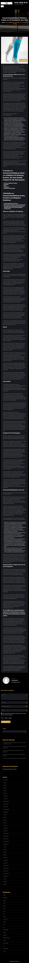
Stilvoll (5, 185)
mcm (4, 924)
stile (17, 71)
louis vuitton (5, 919)
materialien (16, 69)
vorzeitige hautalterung (11, 72)
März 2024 (5, 857)
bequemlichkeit (12, 67)
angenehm (22, 66)
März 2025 (5, 825)
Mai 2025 (4, 820)
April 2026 (5, 790)
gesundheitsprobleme (20, 68)
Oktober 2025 (5, 806)
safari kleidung (5, 929)
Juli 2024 (4, 846)
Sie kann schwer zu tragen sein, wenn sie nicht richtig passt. (14, 204)
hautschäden (9, 69)
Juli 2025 (4, 814)
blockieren (17, 67)
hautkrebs (5, 69)
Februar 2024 (5, 860)
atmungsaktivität (6, 67)
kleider (4, 916)
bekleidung (5, 897)
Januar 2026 (5, 798)
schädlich (23, 69)
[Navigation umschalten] (2, 6)
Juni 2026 (5, 785)
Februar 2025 (5, 828)
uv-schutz (23, 71)
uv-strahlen (5, 72)
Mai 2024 (4, 852)
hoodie (4, 911)
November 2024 (6, 836)
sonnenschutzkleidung (12, 71)
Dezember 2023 (5, 865)
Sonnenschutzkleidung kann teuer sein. (11, 203)
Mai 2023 (4, 884)
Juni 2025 (5, 817)
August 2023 (5, 876)
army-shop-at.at (20, 2)
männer (4, 921)
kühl (13, 69)
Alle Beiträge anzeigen (16, 682)
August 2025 (5, 812)
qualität (19, 69)
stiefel (4, 932)
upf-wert (20, 71)
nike (4, 927)
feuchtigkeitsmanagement (8, 68)
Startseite (3, 22)
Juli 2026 (4, 782)
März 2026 (5, 793)
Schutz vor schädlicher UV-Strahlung (10, 183)
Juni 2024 (5, 849)
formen (14, 68)
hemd (4, 908)
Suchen (4, 728)
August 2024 (5, 844)
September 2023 (6, 873)
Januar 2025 (5, 830)
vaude (4, 951)
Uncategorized (15, 66)
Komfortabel (6, 184)
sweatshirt (5, 935)
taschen (4, 940)
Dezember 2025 (5, 801)
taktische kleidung (6, 937)
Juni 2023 (5, 881)
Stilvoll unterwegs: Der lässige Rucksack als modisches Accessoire (14, 758)
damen (4, 900)
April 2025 (5, 822)
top (3, 945)
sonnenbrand (5, 71)
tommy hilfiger (5, 943)
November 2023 (6, 868)
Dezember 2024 (5, 833)
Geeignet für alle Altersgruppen (9, 188)
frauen (4, 905)
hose (4, 913)
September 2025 (6, 809)
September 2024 (6, 841)
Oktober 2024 (5, 838)
